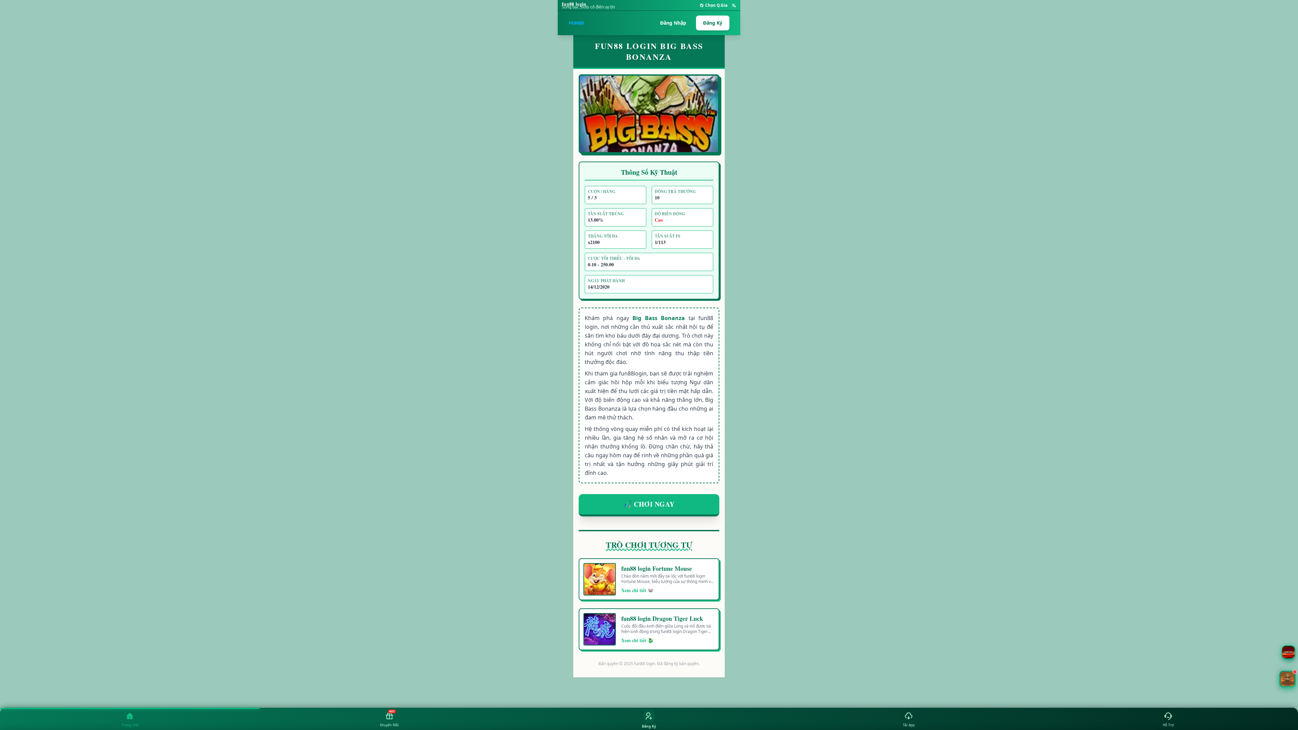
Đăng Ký (712, 23)
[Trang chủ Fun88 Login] (577, 23)
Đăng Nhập (673, 23)
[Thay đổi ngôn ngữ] (733, 5)
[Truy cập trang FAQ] (1288, 652)
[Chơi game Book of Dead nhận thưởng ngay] (1287, 679)
